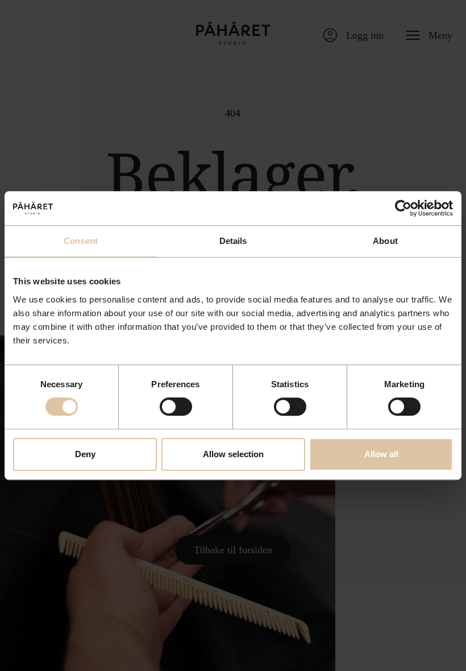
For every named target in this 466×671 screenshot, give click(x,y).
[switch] (176, 406)
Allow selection (233, 454)
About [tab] (385, 241)
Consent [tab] (81, 241)
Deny (85, 454)
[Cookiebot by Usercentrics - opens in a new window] (403, 208)
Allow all (381, 454)
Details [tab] (233, 241)
